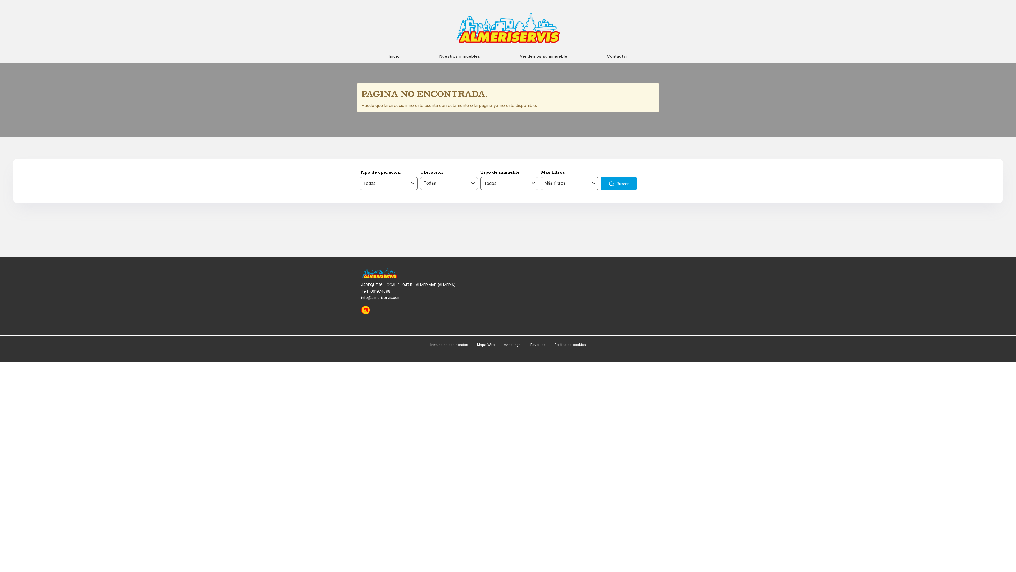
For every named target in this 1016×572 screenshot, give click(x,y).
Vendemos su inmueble (544, 56)
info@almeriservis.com (380, 297)
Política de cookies (570, 344)
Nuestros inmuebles (459, 56)
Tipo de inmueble (499, 172)
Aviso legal (512, 344)
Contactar (617, 56)
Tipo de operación (380, 172)
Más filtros (553, 172)
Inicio (394, 56)
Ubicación (431, 172)
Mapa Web (486, 344)
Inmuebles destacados (449, 344)
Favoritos (538, 344)
